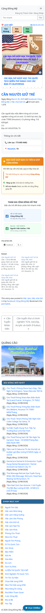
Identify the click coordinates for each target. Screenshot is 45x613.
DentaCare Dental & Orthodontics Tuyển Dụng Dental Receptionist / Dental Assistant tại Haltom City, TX (24, 464)
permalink (5, 304)
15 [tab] (26, 91)
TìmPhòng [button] (6, 30)
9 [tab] (31, 87)
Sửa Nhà (8, 559)
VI (31, 25)
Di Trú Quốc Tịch (12, 544)
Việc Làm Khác (11, 529)
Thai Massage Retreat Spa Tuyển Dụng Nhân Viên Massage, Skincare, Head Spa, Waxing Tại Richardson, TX (24, 476)
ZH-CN (41, 25)
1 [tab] (3, 87)
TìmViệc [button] (27, 30)
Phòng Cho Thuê (12, 533)
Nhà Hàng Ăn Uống (13, 588)
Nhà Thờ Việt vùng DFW (15, 585)
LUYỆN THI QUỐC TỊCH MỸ (16, 570)
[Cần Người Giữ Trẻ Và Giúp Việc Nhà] (31, 264)
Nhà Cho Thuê (11, 537)
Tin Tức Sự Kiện (11, 577)
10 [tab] (34, 87)
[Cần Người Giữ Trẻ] (11, 263)
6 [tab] (21, 87)
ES (37, 25)
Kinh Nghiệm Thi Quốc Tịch (17, 574)
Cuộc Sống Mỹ (11, 596)
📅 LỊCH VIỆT (7, 25)
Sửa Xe (8, 555)
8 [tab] (28, 87)
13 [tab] (19, 91)
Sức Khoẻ (9, 548)
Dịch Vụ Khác (10, 566)
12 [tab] (41, 87)
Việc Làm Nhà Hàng (13, 511)
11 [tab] (38, 87)
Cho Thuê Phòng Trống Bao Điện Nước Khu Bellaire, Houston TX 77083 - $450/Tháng (23, 409)
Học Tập (8, 603)
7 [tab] (24, 87)
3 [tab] (10, 87)
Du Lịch (8, 563)
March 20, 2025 (18, 99)
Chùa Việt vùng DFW (14, 581)
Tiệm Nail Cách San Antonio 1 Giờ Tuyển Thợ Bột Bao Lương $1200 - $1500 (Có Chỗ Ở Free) (24, 488)
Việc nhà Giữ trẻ (18, 102)
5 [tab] (17, 87)
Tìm (40, 17)
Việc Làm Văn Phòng (14, 518)
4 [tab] (14, 87)
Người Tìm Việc (11, 507)
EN (34, 25)
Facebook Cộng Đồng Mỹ (18, 301)
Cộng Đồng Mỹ (9, 8)
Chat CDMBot (32, 608)
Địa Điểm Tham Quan (14, 592)
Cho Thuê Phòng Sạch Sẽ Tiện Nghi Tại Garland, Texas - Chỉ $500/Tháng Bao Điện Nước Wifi (23, 440)
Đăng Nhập (39, 13)
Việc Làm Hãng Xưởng (14, 515)
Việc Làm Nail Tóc (12, 526)
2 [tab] (7, 87)
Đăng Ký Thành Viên (24, 13)
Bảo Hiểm (9, 552)
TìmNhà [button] (17, 30)
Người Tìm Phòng (12, 540)
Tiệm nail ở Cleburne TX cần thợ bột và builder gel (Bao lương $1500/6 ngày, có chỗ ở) (24, 452)
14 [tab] (22, 91)
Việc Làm (27, 298)
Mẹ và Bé (9, 600)
